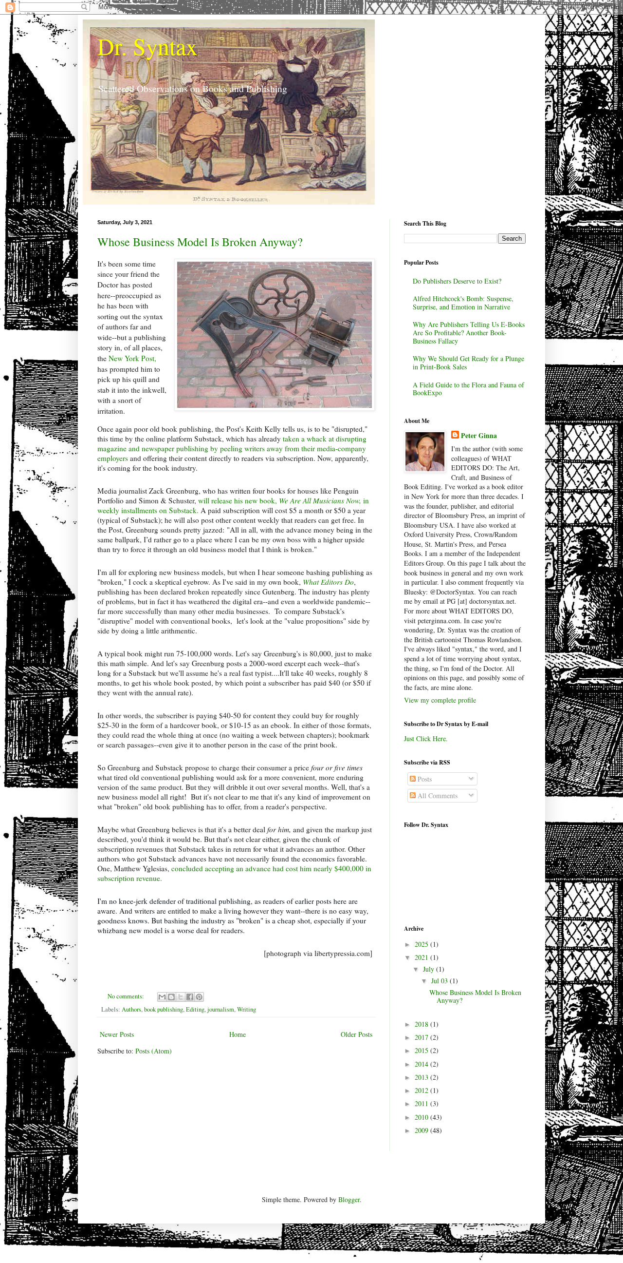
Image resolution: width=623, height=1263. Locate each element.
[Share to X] (180, 997)
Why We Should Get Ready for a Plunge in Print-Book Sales (468, 362)
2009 (422, 1130)
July (429, 969)
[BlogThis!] (171, 997)
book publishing (163, 1009)
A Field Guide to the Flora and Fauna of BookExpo (468, 389)
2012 (422, 1090)
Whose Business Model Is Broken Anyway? (200, 241)
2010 (422, 1117)
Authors (131, 1009)
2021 (422, 957)
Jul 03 (440, 980)
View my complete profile (440, 700)
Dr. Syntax (147, 45)
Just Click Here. (426, 738)
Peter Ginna (479, 435)
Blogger (349, 1199)
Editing (195, 1009)
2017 (422, 1037)
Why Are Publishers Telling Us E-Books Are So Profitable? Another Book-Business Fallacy (469, 332)
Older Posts (356, 1034)
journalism (220, 1009)
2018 (422, 1024)
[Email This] (162, 997)
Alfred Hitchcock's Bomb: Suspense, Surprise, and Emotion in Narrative (463, 302)
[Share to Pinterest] (199, 997)
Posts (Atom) (153, 1050)
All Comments (437, 795)
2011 (422, 1103)
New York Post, (132, 358)
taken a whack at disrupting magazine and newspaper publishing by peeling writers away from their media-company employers (231, 448)
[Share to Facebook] (190, 997)
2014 (422, 1064)
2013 (422, 1077)
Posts (424, 779)
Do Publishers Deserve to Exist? (457, 281)
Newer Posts (117, 1034)
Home (237, 1034)
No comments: (127, 996)
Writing (246, 1009)
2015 (422, 1050)
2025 (422, 944)
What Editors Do (328, 582)
